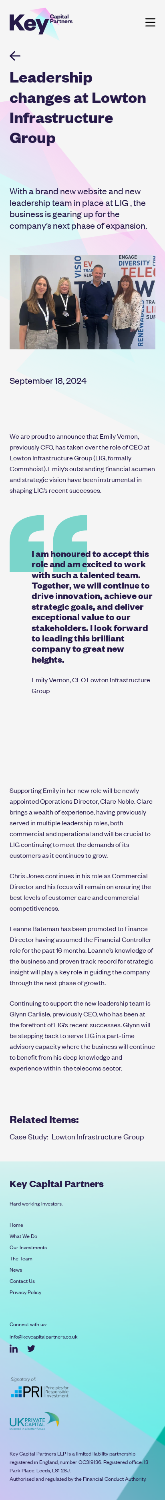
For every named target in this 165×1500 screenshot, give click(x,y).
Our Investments (28, 1247)
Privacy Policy (25, 1292)
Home (16, 1224)
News (16, 1269)
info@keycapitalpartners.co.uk (44, 1336)
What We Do (23, 1236)
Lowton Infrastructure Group (98, 1136)
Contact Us (22, 1280)
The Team (21, 1258)
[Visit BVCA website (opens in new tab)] (35, 1421)
